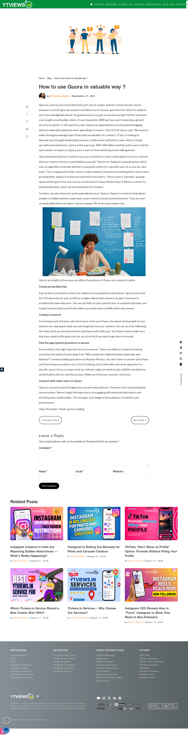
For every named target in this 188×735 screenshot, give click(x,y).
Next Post (139, 420)
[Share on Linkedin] (27, 121)
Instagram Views (19, 668)
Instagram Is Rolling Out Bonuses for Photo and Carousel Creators (94, 549)
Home (42, 78)
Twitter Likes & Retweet (152, 661)
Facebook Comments (64, 665)
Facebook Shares (62, 671)
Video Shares (103, 681)
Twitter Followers (148, 658)
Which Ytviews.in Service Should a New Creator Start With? (34, 610)
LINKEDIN (144, 668)
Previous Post (51, 420)
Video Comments (105, 661)
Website (118, 471)
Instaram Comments (21, 671)
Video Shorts (103, 671)
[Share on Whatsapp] (27, 136)
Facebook (60, 650)
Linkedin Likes (146, 674)
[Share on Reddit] (27, 128)
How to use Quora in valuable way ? (71, 78)
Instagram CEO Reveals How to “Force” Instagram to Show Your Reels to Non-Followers (147, 612)
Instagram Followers (21, 665)
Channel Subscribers (107, 665)
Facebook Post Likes (64, 658)
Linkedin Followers (149, 671)
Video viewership (105, 655)
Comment (45, 447)
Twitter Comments (149, 665)
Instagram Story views (22, 674)
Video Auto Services (107, 674)
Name (43, 471)
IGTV (13, 658)
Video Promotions (110, 650)
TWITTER (144, 655)
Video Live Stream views (109, 677)
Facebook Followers (64, 668)
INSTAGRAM (18, 650)
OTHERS (144, 650)
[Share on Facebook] (27, 114)
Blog (49, 78)
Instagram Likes (18, 655)
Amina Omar (21, 560)
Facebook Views (61, 661)
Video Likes (102, 658)
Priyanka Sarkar (60, 95)
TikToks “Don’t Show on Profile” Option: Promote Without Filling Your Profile (151, 551)
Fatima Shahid (79, 617)
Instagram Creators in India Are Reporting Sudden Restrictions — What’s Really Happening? (33, 551)
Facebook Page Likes (64, 655)
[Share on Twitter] (27, 107)
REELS (13, 661)
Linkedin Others (147, 677)
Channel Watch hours (107, 668)
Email (80, 471)
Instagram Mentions (20, 677)
